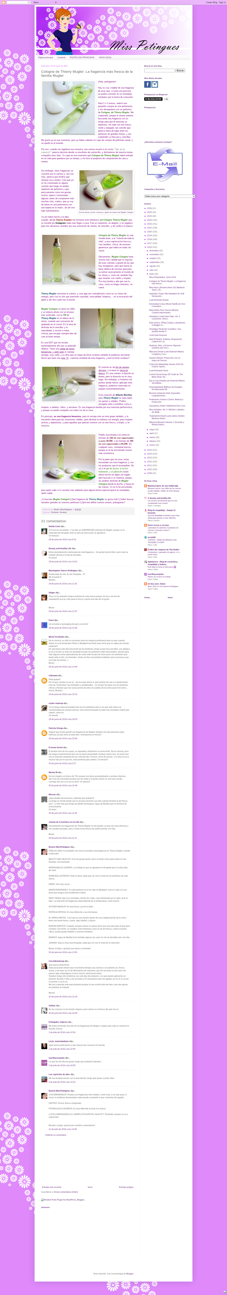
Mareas (52, 794)
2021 (149, 228)
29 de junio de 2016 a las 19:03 (63, 719)
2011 (149, 465)
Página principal (45, 57)
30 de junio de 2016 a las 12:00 (63, 952)
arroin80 (152, 537)
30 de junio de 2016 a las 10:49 (63, 785)
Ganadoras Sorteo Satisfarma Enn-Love (167, 406)
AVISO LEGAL (105, 57)
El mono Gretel (56, 747)
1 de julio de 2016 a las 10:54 (62, 1032)
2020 (149, 232)
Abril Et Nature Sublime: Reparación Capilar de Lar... (165, 340)
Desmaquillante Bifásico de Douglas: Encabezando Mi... (166, 388)
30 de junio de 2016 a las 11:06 (63, 813)
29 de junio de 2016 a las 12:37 (63, 611)
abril (152, 433)
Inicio (90, 1187)
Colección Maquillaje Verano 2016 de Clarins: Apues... (166, 365)
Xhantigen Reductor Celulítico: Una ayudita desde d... (165, 330)
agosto (153, 266)
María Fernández (56, 637)
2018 (149, 239)
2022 (149, 224)
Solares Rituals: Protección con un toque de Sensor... (164, 359)
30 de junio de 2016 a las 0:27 (62, 763)
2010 (149, 469)
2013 (149, 457)
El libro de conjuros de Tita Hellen (163, 549)
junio (152, 274)
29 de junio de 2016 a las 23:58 (63, 738)
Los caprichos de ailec (59, 1074)
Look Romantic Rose (158, 370)
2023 (149, 220)
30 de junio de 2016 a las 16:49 (63, 1013)
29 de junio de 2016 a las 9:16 (62, 539)
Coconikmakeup (56, 961)
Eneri (51, 620)
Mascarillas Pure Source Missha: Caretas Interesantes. (164, 311)
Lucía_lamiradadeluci (59, 1041)
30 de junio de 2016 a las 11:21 (63, 838)
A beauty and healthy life (159, 498)
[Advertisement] (88, 1161)
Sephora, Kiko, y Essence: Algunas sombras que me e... (165, 346)
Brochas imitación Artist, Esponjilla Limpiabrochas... (164, 394)
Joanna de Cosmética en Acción (64, 822)
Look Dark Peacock (158, 335)
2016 (149, 247)
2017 (149, 243)
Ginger (52, 593)
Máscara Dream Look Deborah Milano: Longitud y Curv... (166, 352)
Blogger (129, 1274)
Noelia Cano (54, 526)
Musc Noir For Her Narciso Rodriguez (163, 586)
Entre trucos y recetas (158, 525)
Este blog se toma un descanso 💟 (162, 567)
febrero (153, 441)
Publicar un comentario (55, 1135)
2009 (149, 473)
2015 (149, 450)
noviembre (155, 254)
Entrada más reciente (51, 1187)
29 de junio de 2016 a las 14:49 (63, 667)
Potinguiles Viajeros (58, 1022)
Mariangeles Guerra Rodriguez (63, 570)
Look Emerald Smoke (159, 300)
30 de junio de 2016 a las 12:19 (63, 997)
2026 (149, 208)
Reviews (63, 512)
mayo (152, 429)
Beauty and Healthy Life (60, 548)
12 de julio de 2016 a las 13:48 (63, 1129)
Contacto (61, 57)
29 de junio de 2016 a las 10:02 (63, 561)
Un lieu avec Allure (157, 584)
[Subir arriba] (225, 1292)
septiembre (155, 262)
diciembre (154, 250)
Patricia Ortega (56, 728)
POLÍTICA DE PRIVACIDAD (82, 57)
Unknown (53, 675)
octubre (153, 258)
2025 (149, 212)
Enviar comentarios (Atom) (66, 1192)
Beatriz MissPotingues (63, 509)
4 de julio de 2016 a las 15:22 (62, 1082)
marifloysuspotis (57, 1058)
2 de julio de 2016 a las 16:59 (62, 1065)
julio (152, 270)
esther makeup (56, 703)
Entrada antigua (126, 1187)
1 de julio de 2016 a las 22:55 (62, 1049)
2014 (149, 454)
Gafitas (52, 1005)
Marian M (53, 772)
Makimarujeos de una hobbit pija (163, 486)
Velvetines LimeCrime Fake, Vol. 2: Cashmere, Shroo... (164, 317)
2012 (149, 461)
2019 (149, 235)
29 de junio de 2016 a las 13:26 (63, 628)
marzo (153, 437)
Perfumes (55, 512)
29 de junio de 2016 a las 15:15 (63, 694)
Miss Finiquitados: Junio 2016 (162, 277)
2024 (149, 216)
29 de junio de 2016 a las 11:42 (63, 584)
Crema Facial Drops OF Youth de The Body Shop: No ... (166, 375)
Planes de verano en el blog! (159, 577)
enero (152, 445)
